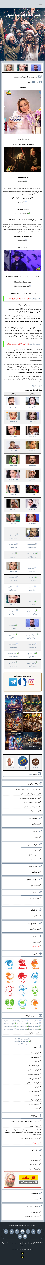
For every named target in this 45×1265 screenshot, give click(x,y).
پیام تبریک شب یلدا (34, 1168)
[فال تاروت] (32, 704)
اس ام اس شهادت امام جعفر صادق (30, 798)
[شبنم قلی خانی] (9, 68)
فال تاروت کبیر (35, 1057)
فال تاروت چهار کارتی (34, 1074)
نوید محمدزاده (13, 537)
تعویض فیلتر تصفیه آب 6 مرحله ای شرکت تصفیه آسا (25, 1121)
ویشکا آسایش (32, 547)
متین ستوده (13, 547)
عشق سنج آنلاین (35, 929)
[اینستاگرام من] (22, 1231)
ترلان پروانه (13, 604)
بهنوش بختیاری (32, 665)
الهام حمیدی (13, 421)
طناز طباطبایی (32, 406)
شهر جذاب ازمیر (35, 1125)
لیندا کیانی (32, 508)
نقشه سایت (15, 1249)
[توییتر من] (12, 1231)
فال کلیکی (37, 915)
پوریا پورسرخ (32, 656)
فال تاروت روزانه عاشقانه (32, 1099)
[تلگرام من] (33, 1231)
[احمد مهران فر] (36, 68)
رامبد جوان (13, 523)
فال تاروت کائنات (35, 1061)
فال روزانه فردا (35, 1212)
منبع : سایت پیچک (37, 385)
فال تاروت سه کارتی (34, 1069)
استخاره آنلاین (36, 823)
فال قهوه (37, 850)
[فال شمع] (14, 722)
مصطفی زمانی (32, 580)
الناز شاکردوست (13, 479)
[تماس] (17, 1231)
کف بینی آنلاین (36, 872)
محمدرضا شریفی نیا (32, 637)
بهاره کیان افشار (13, 656)
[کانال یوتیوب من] (25, 1236)
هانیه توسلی (13, 665)
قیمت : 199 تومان (22, 1041)
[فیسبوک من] (28, 1231)
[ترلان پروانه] (22, 68)
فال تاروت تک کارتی (34, 1065)
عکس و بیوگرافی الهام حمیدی (23, 15)
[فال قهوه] (32, 722)
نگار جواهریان (32, 523)
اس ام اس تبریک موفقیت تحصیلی (30, 793)
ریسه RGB (36, 942)
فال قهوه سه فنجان (34, 854)
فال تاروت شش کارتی (33, 1082)
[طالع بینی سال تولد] (22, 1025)
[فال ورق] (14, 741)
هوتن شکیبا (13, 435)
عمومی (31, 774)
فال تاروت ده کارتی (34, 1091)
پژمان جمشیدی (32, 613)
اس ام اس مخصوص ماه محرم (32, 806)
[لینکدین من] (20, 1236)
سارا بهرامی (32, 421)
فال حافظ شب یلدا (35, 1164)
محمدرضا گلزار (13, 589)
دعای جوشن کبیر (35, 898)
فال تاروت (37, 1108)
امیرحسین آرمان (32, 556)
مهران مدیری (13, 508)
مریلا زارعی (13, 494)
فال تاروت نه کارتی (34, 1086)
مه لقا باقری (13, 637)
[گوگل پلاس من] (6, 1231)
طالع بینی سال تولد (34, 1032)
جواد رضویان (32, 537)
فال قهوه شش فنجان (34, 858)
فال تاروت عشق (35, 1095)
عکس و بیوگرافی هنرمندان (32, 1216)
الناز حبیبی (13, 628)
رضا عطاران (32, 479)
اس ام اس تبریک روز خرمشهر (31, 802)
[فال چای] (32, 741)
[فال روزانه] (14, 704)
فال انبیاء (37, 837)
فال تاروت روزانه (35, 1052)
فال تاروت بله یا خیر (34, 1103)
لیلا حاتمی (32, 494)
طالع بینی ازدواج (35, 885)
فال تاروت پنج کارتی (34, 1078)
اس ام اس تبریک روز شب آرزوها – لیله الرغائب (27, 789)
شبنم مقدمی (13, 465)
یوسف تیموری (13, 580)
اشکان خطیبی (32, 465)
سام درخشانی (13, 613)
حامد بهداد (32, 571)
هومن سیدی (13, 406)
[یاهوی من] (39, 1231)
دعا (39, 902)
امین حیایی (13, 556)
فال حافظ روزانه (35, 1160)
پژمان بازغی (32, 647)
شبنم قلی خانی (13, 571)
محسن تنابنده (32, 435)
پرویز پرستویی (32, 450)
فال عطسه (37, 1198)
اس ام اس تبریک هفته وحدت (31, 810)
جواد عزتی (32, 589)
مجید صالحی (13, 450)
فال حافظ (37, 1155)
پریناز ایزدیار (13, 647)
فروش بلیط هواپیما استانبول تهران (30, 1138)
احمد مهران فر (32, 628)
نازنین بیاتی (32, 604)
